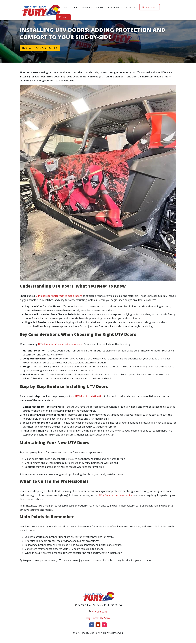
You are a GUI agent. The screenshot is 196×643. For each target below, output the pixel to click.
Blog (87, 618)
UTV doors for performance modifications (59, 296)
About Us (61, 7)
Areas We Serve (102, 618)
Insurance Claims (92, 7)
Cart (65, 17)
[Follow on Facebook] (91, 624)
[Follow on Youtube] (98, 624)
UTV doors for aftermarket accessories (60, 344)
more (129, 7)
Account (151, 7)
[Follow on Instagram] (104, 624)
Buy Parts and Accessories (40, 48)
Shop (74, 7)
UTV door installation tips (89, 396)
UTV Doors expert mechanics (115, 495)
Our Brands (114, 7)
